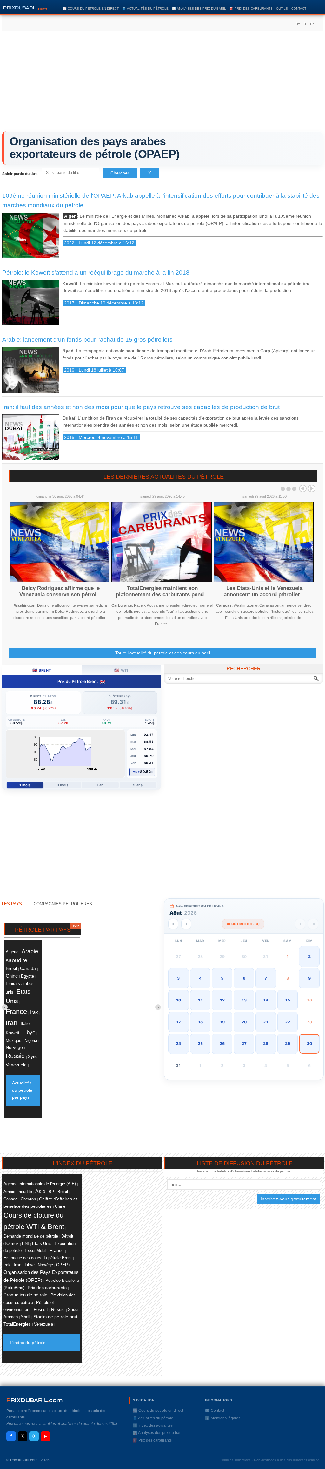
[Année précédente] (173, 924)
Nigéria (30, 1040)
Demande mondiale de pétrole (30, 1236)
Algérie (12, 951)
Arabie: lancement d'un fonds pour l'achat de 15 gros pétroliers (87, 339)
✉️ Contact (214, 1410)
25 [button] (200, 1043)
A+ (297, 23)
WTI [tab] (121, 670)
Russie (15, 1055)
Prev (303, 488)
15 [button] (287, 1000)
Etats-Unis (41, 1243)
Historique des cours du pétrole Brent (37, 1258)
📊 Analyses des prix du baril (199, 8)
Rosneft (41, 1310)
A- (311, 23)
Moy (136, 772)
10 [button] (178, 1000)
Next (311, 488)
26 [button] (222, 1043)
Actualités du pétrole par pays (22, 1090)
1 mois (24, 785)
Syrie (32, 1056)
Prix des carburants (47, 1287)
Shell (25, 1317)
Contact (298, 8)
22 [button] (287, 1022)
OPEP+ (63, 1264)
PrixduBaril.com (23, 1460)
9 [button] (309, 978)
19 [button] (222, 1022)
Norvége (14, 1047)
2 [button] (309, 956)
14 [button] (265, 1000)
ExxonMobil (35, 1250)
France (16, 1011)
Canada (28, 968)
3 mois (63, 785)
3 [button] (178, 978)
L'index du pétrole (28, 1342)
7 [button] (265, 978)
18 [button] (200, 1022)
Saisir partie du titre (20, 174)
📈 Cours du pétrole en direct (91, 8)
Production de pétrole (25, 1294)
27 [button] (244, 1043)
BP (51, 1191)
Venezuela (16, 1064)
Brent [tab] (41, 670)
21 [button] (265, 1022)
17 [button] (178, 1022)
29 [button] (287, 1043)
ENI (25, 1243)
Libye (29, 1032)
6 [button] (244, 978)
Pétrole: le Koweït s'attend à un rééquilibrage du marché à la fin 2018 (95, 272)
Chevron (28, 1199)
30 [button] (309, 1043)
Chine (12, 976)
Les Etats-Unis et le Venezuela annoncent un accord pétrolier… (264, 591)
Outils (282, 8)
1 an (100, 785)
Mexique (13, 1040)
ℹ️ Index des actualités (153, 1425)
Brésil (11, 968)
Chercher (119, 172)
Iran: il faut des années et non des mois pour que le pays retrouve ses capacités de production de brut (141, 407)
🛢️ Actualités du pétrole (145, 8)
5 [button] (222, 978)
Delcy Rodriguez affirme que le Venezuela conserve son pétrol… (60, 591)
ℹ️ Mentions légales (222, 1418)
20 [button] (244, 1022)
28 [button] (265, 1043)
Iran (11, 1023)
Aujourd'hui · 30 (243, 924)
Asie (40, 1191)
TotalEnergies (17, 1324)
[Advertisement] (162, 83)
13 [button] (244, 1000)
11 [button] (200, 1000)
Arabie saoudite (17, 1191)
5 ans (138, 785)
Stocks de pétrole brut (55, 1316)
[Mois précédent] (186, 924)
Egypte (27, 976)
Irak (34, 1012)
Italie (25, 1023)
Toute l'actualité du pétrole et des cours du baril (162, 652)
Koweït (12, 1032)
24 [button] (178, 1043)
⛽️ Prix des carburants (251, 8)
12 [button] (222, 1000)
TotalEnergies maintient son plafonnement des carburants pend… (162, 591)
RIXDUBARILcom (34, 1400)
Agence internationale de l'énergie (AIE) (39, 1183)
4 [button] (200, 978)
